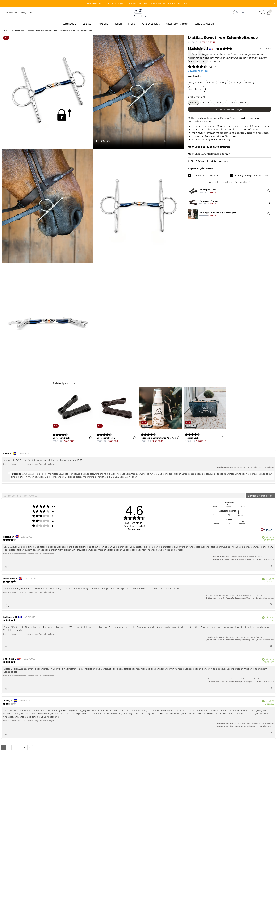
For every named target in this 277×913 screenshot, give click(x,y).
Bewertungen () (198, 70)
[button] (138, 3)
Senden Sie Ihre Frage (260, 495)
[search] (250, 12)
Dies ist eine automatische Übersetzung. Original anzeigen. (29, 464)
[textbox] (123, 495)
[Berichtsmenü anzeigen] (271, 566)
